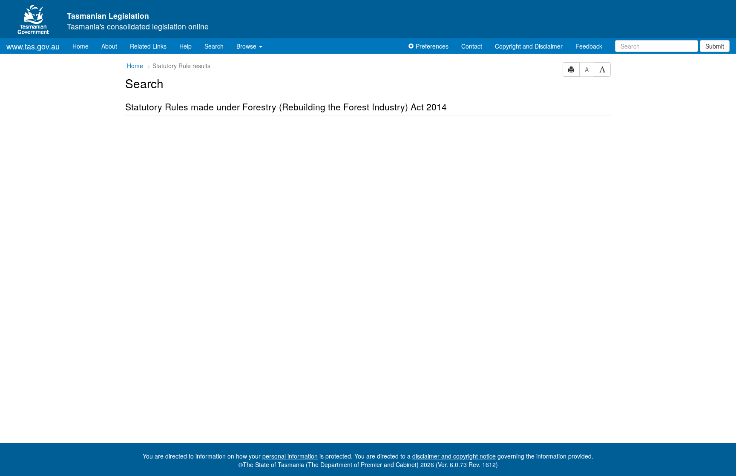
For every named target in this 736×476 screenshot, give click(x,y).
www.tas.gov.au (33, 46)
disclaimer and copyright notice (454, 456)
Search (214, 46)
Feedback (588, 46)
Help (185, 46)
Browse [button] (247, 46)
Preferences (431, 46)
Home (83, 45)
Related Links (148, 46)
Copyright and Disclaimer (529, 46)
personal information (290, 456)
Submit (714, 46)
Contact (471, 46)
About (109, 46)
